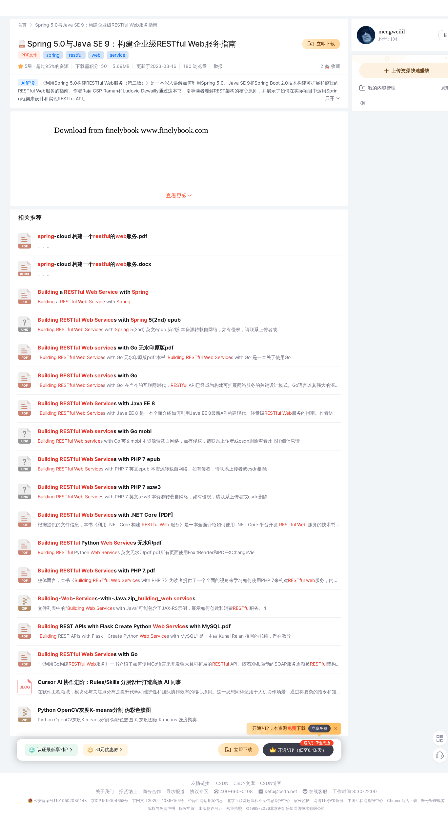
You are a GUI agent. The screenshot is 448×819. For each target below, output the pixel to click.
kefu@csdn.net (281, 791)
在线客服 (318, 791)
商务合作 (152, 791)
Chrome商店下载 (402, 800)
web (96, 55)
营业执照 (234, 808)
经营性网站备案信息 (205, 800)
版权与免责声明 (161, 808)
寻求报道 (175, 791)
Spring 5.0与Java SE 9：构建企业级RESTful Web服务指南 (131, 44)
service (117, 55)
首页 (22, 25)
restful (75, 55)
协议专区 (199, 791)
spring (53, 55)
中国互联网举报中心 (365, 800)
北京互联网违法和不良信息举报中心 (258, 800)
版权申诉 (187, 808)
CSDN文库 (244, 783)
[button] (332, 98)
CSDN (222, 783)
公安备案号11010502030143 (60, 800)
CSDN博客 (270, 783)
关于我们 (104, 791)
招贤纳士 (128, 791)
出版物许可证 (210, 808)
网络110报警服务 (329, 800)
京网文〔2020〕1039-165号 (158, 800)
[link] (22, 25)
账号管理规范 (433, 800)
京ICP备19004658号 (109, 800)
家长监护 (302, 800)
